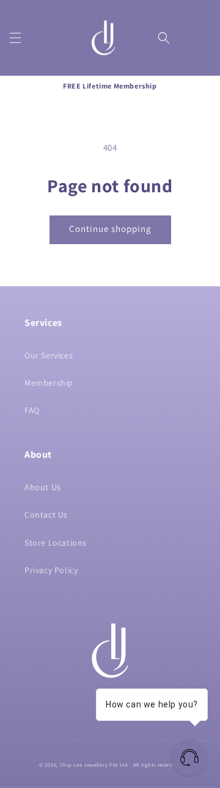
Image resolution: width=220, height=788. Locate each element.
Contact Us (46, 514)
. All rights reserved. (155, 764)
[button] (15, 37)
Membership (48, 382)
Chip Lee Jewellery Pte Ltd (94, 764)
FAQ (32, 410)
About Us (42, 487)
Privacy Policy (51, 570)
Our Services (48, 355)
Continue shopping (110, 228)
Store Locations (55, 542)
